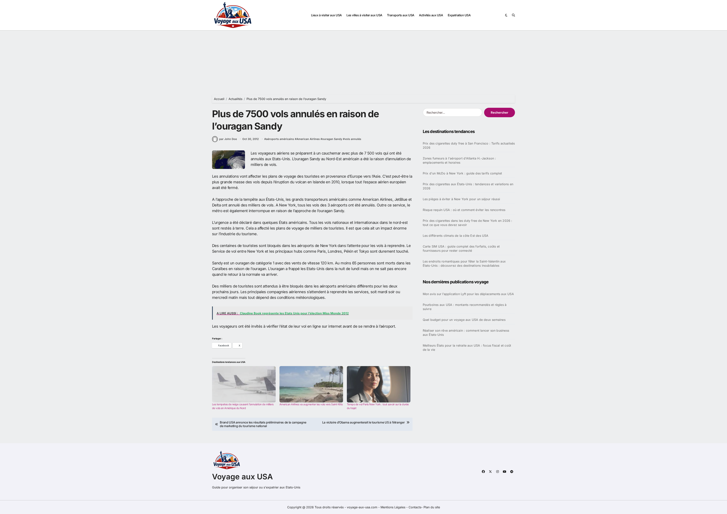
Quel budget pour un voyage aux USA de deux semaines (464, 320)
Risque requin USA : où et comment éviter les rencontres (464, 210)
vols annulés (353, 139)
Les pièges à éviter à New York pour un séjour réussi (461, 199)
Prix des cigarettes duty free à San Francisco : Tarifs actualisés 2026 (469, 145)
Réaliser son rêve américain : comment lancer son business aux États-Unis (466, 333)
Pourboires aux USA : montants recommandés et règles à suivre (465, 307)
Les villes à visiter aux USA (364, 15)
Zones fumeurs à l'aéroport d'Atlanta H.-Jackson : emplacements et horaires (459, 160)
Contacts (415, 507)
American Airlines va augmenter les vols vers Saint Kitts (311, 404)
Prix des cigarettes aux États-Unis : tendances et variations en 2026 (468, 186)
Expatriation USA (459, 15)
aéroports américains (280, 139)
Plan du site (432, 507)
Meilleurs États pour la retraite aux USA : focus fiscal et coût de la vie (467, 348)
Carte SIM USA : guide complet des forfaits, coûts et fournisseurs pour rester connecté (461, 248)
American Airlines (308, 139)
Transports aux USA (400, 15)
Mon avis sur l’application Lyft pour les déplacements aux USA (468, 294)
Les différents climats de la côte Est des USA (455, 235)
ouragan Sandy (332, 139)
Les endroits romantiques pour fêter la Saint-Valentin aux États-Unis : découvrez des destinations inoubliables (464, 263)
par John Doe (228, 139)
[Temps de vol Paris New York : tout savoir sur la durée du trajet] (378, 384)
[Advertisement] (363, 58)
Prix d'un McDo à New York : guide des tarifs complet (462, 173)
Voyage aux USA (242, 476)
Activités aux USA (431, 15)
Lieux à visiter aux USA (326, 15)
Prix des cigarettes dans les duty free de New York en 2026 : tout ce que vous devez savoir (467, 223)
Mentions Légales (393, 507)
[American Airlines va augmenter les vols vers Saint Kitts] (311, 384)
